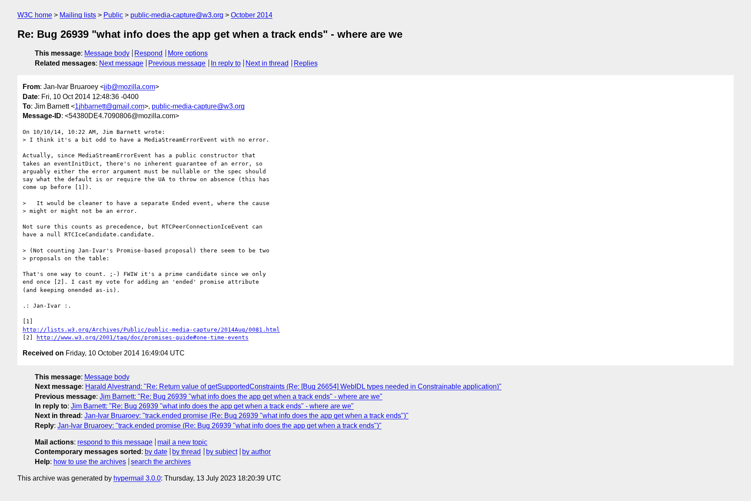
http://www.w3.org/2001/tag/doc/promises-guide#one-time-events (143, 337)
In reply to (226, 63)
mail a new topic (182, 442)
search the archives (161, 461)
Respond (148, 53)
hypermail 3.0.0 (137, 478)
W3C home (34, 15)
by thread (186, 451)
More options (188, 53)
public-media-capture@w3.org (176, 15)
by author (256, 451)
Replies (306, 63)
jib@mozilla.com (129, 86)
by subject (221, 451)
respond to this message (115, 442)
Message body (107, 53)
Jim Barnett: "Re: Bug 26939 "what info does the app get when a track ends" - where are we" (241, 396)
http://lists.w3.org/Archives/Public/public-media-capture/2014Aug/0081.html (151, 329)
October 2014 (251, 15)
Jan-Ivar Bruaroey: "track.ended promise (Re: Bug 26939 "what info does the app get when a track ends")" (246, 415)
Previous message (177, 63)
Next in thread (267, 63)
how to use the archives (89, 461)
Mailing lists (78, 15)
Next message (121, 63)
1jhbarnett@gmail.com (109, 106)
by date (156, 451)
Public (113, 15)
